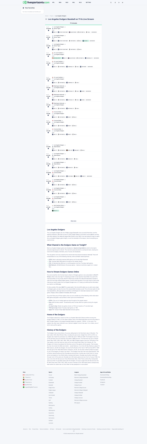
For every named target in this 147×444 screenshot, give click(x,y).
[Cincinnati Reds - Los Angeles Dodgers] (73, 173)
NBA (60, 2)
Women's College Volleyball (80, 390)
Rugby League (52, 390)
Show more (73, 221)
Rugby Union (52, 387)
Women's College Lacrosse (80, 400)
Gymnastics (51, 418)
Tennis (50, 397)
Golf (50, 400)
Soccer (50, 375)
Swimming (51, 415)
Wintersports (52, 410)
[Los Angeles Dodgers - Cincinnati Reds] (73, 114)
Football (51, 380)
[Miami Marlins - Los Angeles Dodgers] (73, 148)
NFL (53, 2)
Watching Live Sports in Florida (88, 429)
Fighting (51, 402)
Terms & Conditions (44, 429)
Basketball (51, 382)
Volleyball (51, 392)
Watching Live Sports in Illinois (103, 429)
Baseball (51, 385)
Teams (51, 15)
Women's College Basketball (81, 377)
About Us (25, 429)
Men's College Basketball (80, 375)
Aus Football (52, 395)
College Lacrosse (78, 397)
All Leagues (77, 402)
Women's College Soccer (80, 387)
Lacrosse (51, 423)
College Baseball (78, 380)
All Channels (58, 429)
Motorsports (52, 405)
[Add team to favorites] (46, 19)
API (74, 431)
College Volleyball (78, 392)
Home (46, 15)
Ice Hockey (51, 377)
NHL (73, 2)
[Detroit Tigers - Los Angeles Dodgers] (73, 29)
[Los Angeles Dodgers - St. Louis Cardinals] (73, 55)
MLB (67, 2)
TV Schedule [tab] (73, 23)
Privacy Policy (35, 429)
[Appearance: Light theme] (119, 2)
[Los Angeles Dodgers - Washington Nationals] (73, 89)
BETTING (88, 2)
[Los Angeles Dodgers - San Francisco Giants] (73, 208)
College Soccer (78, 385)
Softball (51, 420)
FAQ (30, 429)
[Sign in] (115, 2)
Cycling (50, 407)
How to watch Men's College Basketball (71, 429)
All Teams (52, 429)
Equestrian (51, 413)
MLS (80, 2)
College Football (78, 382)
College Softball (78, 395)
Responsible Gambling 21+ (118, 429)
